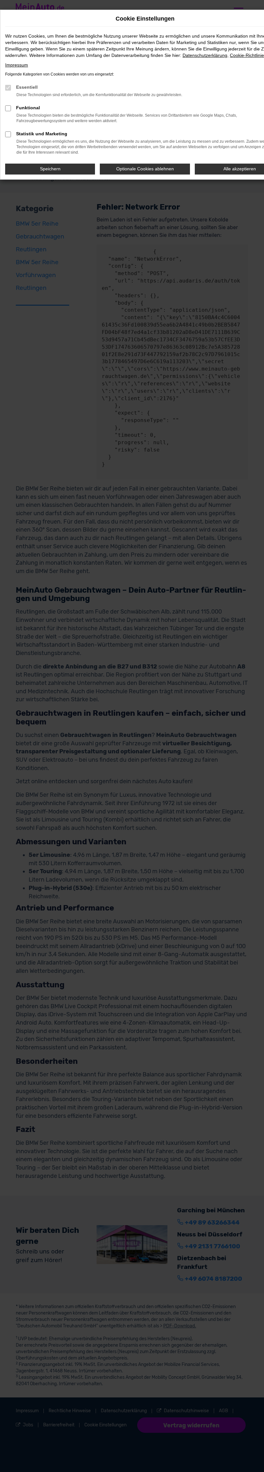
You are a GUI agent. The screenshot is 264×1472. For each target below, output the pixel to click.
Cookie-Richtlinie (247, 55)
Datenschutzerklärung (205, 55)
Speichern (50, 168)
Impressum (16, 64)
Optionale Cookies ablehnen (145, 168)
